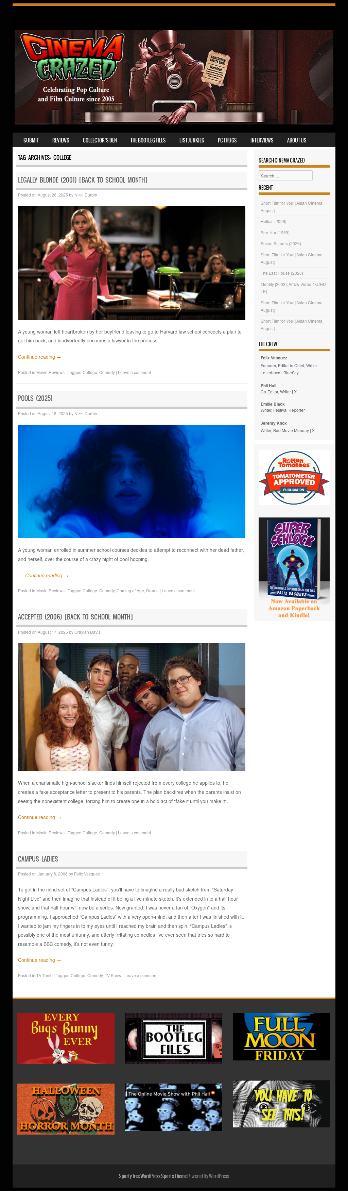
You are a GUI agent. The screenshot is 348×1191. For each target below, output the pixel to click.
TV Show (113, 975)
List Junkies (191, 140)
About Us (297, 140)
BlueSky (291, 372)
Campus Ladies (38, 859)
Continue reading (39, 356)
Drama (152, 590)
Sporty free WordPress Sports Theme (153, 1176)
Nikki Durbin (85, 195)
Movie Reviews (50, 372)
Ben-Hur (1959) (275, 232)
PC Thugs (227, 140)
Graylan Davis (87, 632)
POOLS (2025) (35, 398)
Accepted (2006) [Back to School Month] (75, 617)
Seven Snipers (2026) (281, 243)
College (90, 372)
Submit (31, 140)
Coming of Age (130, 590)
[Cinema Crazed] (174, 122)
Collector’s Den (100, 140)
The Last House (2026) (282, 273)
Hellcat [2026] (273, 221)
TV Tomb (44, 975)
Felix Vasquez (87, 874)
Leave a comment (134, 372)
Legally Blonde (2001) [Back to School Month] (82, 180)
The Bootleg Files (148, 140)
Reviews (60, 140)
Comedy (107, 372)
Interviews (262, 140)
